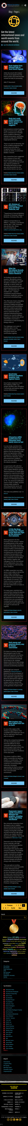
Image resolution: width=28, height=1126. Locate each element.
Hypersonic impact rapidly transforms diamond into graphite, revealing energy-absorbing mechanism (15, 815)
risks (21, 951)
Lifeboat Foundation (10, 1117)
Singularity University (9, 975)
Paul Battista (9, 1002)
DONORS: (9, 1102)
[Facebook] (8, 1119)
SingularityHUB (7, 1071)
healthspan (7, 945)
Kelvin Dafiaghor (10, 1006)
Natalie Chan (9, 1030)
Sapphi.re (25, 1117)
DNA (5, 971)
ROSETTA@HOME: (8, 1109)
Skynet (5, 977)
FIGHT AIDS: (6, 1104)
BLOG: (16, 1100)
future (13, 943)
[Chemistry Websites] (14, 926)
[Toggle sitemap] (22, 5)
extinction (10, 943)
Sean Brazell (9, 1032)
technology (14, 953)
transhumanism (21, 953)
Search (25, 917)
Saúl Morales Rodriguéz (12, 610)
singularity (23, 951)
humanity (12, 945)
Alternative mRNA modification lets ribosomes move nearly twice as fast (16, 440)
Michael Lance (9, 1040)
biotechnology (22, 939)
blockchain (8, 941)
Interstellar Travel (7, 947)
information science (13, 339)
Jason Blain (9, 1042)
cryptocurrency (19, 941)
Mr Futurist (6, 1065)
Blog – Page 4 (14, 12)
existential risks (6, 943)
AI (7, 937)
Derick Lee (8, 1022)
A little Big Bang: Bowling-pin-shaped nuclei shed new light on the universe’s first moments (16, 533)
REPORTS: (17, 1104)
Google (20, 943)
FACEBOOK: (4, 1093)
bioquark (11, 939)
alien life (19, 610)
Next (20, 908)
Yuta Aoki (8, 1020)
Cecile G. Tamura (11, 86)
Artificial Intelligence (22, 937)
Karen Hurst (9, 1008)
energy (19, 887)
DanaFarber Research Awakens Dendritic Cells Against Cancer (16, 377)
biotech (16, 939)
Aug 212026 (6, 67)
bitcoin (4, 941)
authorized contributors (13, 45)
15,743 (13, 908)
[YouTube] (17, 1119)
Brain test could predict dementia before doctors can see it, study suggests (16, 122)
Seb (7, 1038)
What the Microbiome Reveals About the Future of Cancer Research (16, 271)
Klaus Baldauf (9, 1016)
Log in (4, 45)
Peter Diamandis (8, 969)
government (6, 339)
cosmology (20, 690)
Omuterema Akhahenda (12, 1014)
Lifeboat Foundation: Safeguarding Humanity (10, 5)
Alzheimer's (10, 937)
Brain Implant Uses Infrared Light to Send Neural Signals (16, 67)
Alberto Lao (9, 1024)
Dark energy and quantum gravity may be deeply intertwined (16, 645)
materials (5, 889)
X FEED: (5, 1100)
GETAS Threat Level (14, 1088)
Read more (14, 93)
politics (21, 949)
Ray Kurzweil (7, 972)
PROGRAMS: (17, 1107)
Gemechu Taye (10, 1004)
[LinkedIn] (14, 1119)
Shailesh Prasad (10, 1000)
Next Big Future (8, 1067)
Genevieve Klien (10, 989)
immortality (21, 945)
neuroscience (6, 88)
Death (25, 941)
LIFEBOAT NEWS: (18, 1093)
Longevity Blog (7, 1063)
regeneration (13, 951)
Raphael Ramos (10, 1028)
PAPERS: (16, 1109)
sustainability (8, 953)
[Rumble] (20, 1119)
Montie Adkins (9, 1044)
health (9, 499)
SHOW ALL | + (6, 1050)
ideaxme (15, 945)
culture (23, 941)
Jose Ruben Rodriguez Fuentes (14, 1010)
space (5, 953)
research (18, 951)
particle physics (7, 612)
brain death (12, 941)
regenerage (6, 951)
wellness (14, 955)
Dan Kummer (9, 1012)
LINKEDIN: (5, 1097)
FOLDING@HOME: (4, 1107)
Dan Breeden (9, 998)
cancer (15, 941)
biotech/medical (18, 86)
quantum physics (7, 692)
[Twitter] (11, 1119)
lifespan (5, 949)
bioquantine (4, 939)
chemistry (6, 499)
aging (4, 937)
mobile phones (6, 236)
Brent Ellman (9, 1036)
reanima (24, 949)
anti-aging (15, 937)
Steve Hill (8, 1034)
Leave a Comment (13, 88)
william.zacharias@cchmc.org (13, 230)
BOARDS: (16, 1102)
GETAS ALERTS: (18, 1097)
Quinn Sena (9, 995)
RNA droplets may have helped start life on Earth (16, 723)
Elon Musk (6, 974)
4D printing (6, 967)
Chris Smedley (9, 1048)
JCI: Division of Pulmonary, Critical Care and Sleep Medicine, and (16, 207)
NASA (14, 949)
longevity (10, 949)
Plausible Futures (8, 1069)
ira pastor (13, 947)
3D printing (6, 966)
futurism (19, 776)
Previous (9, 905)
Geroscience (7, 1061)
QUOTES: (16, 1112)
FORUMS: (10, 1112)
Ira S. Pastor (9, 1046)
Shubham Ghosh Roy (12, 173)
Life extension (20, 947)
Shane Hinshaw (10, 1026)
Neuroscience (17, 949)
